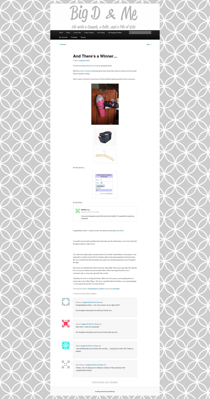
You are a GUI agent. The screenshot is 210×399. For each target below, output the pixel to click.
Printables (74, 37)
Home (61, 32)
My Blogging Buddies (115, 32)
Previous (62, 44)
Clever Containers (95, 66)
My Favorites (63, 37)
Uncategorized (92, 289)
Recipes (83, 37)
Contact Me (77, 32)
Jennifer (101, 289)
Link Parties (101, 32)
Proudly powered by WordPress (105, 391)
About (68, 32)
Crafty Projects (89, 32)
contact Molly (125, 241)
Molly (121, 230)
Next (149, 44)
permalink (116, 289)
